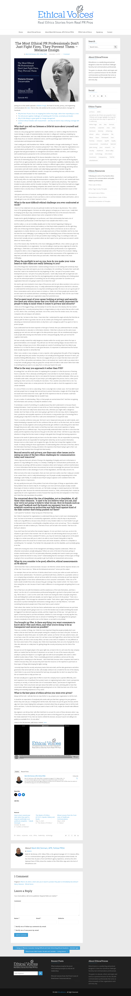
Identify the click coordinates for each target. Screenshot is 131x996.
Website (29, 851)
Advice (18, 835)
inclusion (99, 141)
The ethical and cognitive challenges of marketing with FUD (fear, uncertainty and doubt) (45, 116)
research (107, 147)
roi (114, 147)
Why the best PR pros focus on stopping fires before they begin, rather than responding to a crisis (48, 113)
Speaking (99, 32)
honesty (91, 141)
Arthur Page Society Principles (98, 189)
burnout (111, 124)
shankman (100, 151)
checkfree (92, 128)
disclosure (92, 131)
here (45, 722)
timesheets (92, 157)
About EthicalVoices (34, 32)
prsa (101, 147)
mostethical (104, 144)
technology (49, 835)
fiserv (97, 137)
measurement (93, 144)
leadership (41, 835)
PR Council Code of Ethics (97, 193)
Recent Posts (25, 771)
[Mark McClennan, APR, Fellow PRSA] (19, 780)
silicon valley (109, 151)
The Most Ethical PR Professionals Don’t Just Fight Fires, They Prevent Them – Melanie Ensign (47, 46)
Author (17, 771)
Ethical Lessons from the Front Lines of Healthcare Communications (66, 817)
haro (112, 137)
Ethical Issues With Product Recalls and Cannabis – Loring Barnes (46, 951)
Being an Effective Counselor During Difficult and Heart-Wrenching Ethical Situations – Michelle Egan (47, 948)
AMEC (99, 112)
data (113, 128)
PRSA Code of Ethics (85, 32)
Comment (17, 901)
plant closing (93, 147)
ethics (98, 134)
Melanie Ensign (41, 105)
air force (91, 112)
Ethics (35, 835)
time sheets (108, 154)
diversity (100, 131)
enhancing (109, 131)
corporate (25, 835)
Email (38, 918)
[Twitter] (77, 778)
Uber (28, 108)
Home (21, 32)
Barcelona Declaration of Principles (99, 201)
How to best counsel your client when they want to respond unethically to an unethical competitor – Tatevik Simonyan (23, 819)
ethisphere (105, 134)
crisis (30, 835)
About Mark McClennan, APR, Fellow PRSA (59, 32)
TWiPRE (111, 157)
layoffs (107, 141)
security (91, 151)
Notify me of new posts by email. (27, 930)
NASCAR (113, 144)
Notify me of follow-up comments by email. (31, 926)
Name (16, 918)
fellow (91, 137)
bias (105, 124)
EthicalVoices (62, 992)
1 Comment (66, 54)
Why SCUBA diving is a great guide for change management (36, 118)
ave (100, 124)
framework (105, 137)
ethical (91, 134)
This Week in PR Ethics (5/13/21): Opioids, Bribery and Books (45, 817)
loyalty (114, 141)
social (91, 154)
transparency (103, 157)
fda (112, 134)
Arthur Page (93, 124)
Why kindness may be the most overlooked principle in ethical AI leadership (62, 968)
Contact (109, 32)
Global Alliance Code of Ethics (98, 197)
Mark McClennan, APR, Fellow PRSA (36, 54)
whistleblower (93, 160)
